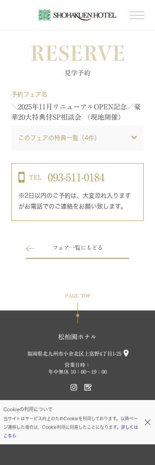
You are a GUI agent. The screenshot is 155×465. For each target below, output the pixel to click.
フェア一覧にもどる (78, 248)
